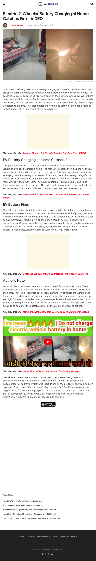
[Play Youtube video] (48, 341)
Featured (43, 25)
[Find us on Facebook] (42, 554)
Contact (55, 536)
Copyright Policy (43, 536)
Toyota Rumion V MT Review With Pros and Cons (23, 505)
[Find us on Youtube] (52, 554)
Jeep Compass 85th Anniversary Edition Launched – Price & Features (31, 518)
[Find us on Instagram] (49, 554)
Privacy (21, 536)
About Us (65, 536)
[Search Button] (91, 4)
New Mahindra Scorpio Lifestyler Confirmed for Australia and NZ (29, 510)
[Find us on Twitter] (45, 554)
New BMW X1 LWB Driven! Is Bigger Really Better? (23, 501)
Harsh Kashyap (17, 25)
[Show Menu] (4, 4)
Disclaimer (31, 536)
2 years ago (32, 25)
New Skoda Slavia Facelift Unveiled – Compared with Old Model (29, 514)
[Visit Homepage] (48, 4)
